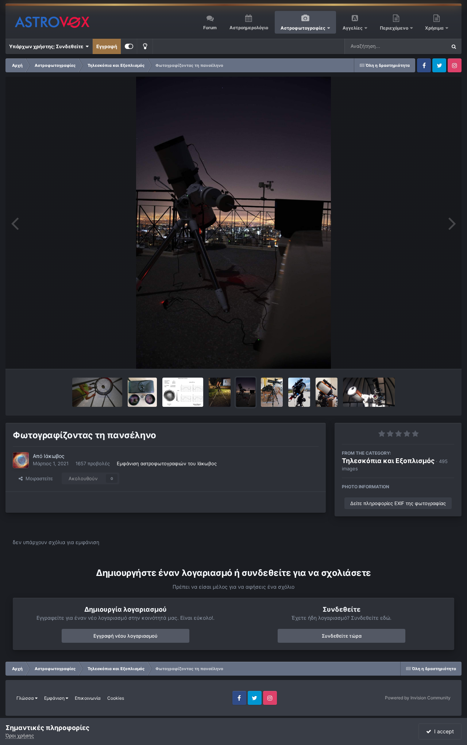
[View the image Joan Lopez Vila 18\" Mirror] (182, 392)
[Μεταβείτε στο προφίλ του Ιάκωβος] (21, 460)
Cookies (115, 698)
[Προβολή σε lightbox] (233, 223)
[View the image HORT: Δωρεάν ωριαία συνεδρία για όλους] (299, 392)
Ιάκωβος (54, 456)
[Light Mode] (145, 46)
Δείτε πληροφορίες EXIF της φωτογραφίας (398, 503)
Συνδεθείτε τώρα (342, 636)
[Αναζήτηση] (454, 46)
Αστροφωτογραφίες (303, 28)
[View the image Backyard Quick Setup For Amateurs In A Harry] (220, 392)
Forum (210, 27)
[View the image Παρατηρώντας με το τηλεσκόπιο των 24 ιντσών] (97, 392)
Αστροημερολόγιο (248, 27)
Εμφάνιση (55, 698)
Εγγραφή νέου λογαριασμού (125, 636)
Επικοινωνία (88, 698)
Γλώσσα (25, 698)
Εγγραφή (106, 46)
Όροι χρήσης (19, 735)
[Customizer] (129, 46)
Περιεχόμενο (394, 28)
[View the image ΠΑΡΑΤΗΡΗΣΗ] (369, 392)
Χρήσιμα (435, 28)
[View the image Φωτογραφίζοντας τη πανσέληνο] (245, 392)
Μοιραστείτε (38, 478)
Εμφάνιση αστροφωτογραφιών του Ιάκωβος (167, 463)
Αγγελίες (353, 28)
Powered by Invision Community (418, 697)
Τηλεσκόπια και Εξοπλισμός (388, 461)
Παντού (428, 46)
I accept (442, 731)
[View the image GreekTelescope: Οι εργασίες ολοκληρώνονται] (326, 392)
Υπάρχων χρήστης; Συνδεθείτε (47, 46)
